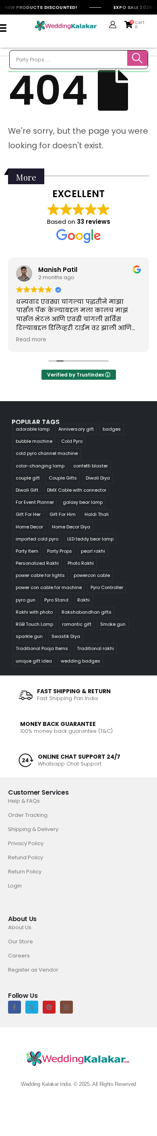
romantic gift (76, 624)
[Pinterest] (49, 1007)
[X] (31, 1007)
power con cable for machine (49, 587)
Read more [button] (31, 339)
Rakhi (83, 600)
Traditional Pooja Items (42, 648)
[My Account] (113, 24)
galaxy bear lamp (83, 502)
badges (112, 429)
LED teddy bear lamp (90, 539)
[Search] (137, 58)
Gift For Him (63, 514)
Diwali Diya (98, 478)
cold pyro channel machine (47, 453)
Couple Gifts (63, 478)
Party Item (27, 551)
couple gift (28, 478)
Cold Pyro (72, 441)
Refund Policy (25, 857)
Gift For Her (28, 514)
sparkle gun (29, 636)
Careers (19, 955)
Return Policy (24, 871)
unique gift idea (34, 661)
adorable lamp (33, 429)
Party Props (59, 551)
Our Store (20, 941)
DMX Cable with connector (76, 490)
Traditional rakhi (95, 648)
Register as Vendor (33, 970)
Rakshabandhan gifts (87, 612)
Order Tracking (28, 815)
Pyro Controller (107, 587)
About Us (19, 927)
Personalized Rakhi (37, 563)
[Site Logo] (66, 26)
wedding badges (80, 661)
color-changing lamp (40, 466)
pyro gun (25, 600)
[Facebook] (14, 1007)
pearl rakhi (93, 551)
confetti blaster (90, 466)
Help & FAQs (24, 801)
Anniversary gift (76, 429)
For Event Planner (35, 502)
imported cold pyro (37, 539)
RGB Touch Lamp (34, 624)
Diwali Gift (27, 490)
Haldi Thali (97, 514)
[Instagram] (66, 1007)
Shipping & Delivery (33, 829)
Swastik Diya (66, 636)
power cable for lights (40, 575)
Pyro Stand (56, 600)
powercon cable (92, 575)
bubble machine (34, 441)
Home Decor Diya (71, 527)
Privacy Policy (25, 843)
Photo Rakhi (81, 563)
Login (15, 886)
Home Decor (29, 527)
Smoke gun (113, 624)
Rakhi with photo (34, 612)
